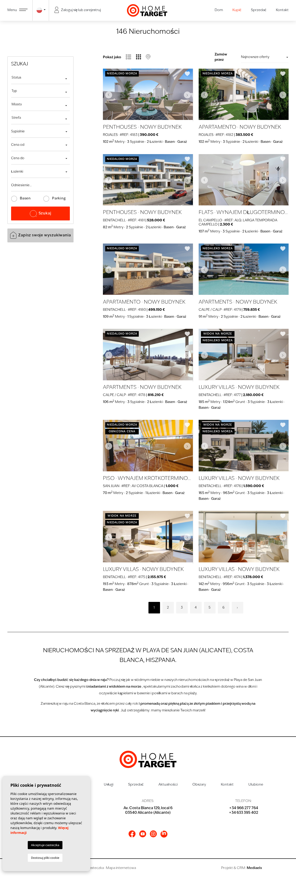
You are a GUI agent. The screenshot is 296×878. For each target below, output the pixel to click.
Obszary (199, 785)
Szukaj (45, 213)
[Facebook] (132, 833)
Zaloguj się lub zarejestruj (80, 10)
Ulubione (255, 785)
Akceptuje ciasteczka (45, 845)
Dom (219, 10)
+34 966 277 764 (243, 808)
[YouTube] (142, 833)
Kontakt (282, 10)
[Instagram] (153, 833)
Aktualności (168, 785)
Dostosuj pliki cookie (45, 858)
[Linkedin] (163, 834)
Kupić (236, 10)
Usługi (108, 785)
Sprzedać (258, 10)
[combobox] (40, 78)
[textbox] (40, 77)
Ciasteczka (95, 868)
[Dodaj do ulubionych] (187, 73)
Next (188, 95)
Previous (107, 95)
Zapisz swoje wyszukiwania (44, 235)
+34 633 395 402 (243, 813)
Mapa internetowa (121, 868)
